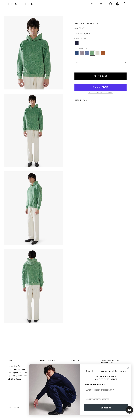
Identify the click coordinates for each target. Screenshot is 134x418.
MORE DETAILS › (81, 100)
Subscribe (106, 408)
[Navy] (76, 43)
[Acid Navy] (87, 53)
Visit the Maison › (15, 379)
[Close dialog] (128, 367)
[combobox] (105, 390)
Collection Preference (94, 385)
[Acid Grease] (82, 53)
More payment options (100, 93)
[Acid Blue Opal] (76, 53)
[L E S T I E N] (21, 4)
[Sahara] (103, 53)
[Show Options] (125, 390)
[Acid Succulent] (92, 53)
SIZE (76, 62)
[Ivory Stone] (97, 53)
